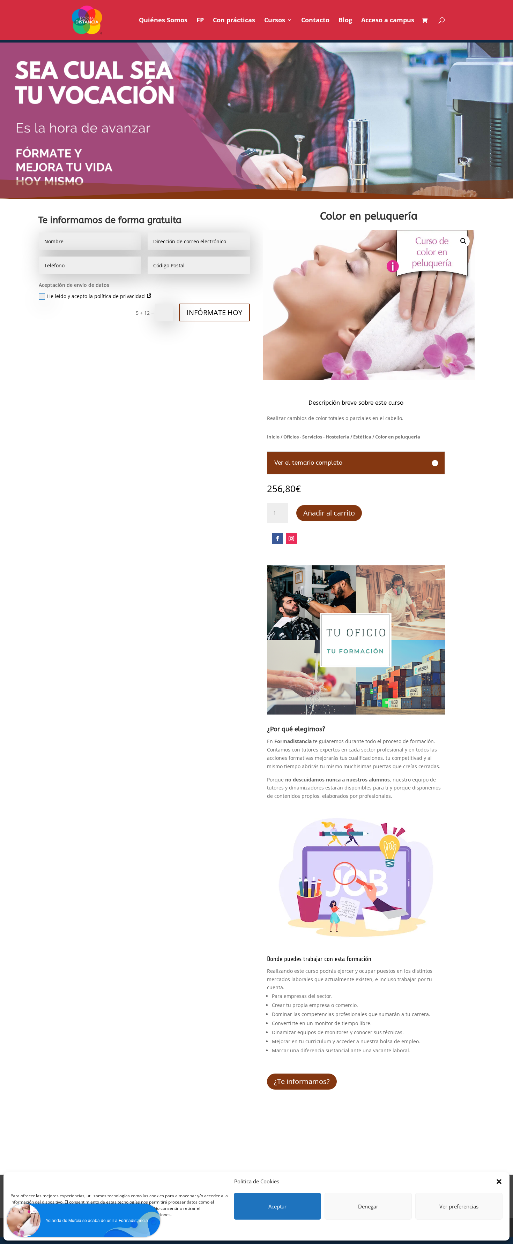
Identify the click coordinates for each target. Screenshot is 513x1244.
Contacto (315, 20)
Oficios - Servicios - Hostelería (316, 437)
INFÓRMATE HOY (214, 312)
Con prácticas (234, 20)
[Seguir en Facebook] (277, 538)
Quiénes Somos (163, 20)
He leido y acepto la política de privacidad (96, 296)
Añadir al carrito (329, 513)
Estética (362, 437)
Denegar (368, 1206)
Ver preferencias (458, 1206)
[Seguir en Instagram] (291, 538)
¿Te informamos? (302, 1081)
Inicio (273, 437)
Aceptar (277, 1206)
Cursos (274, 20)
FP (200, 20)
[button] (499, 1181)
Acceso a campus (387, 20)
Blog (345, 20)
